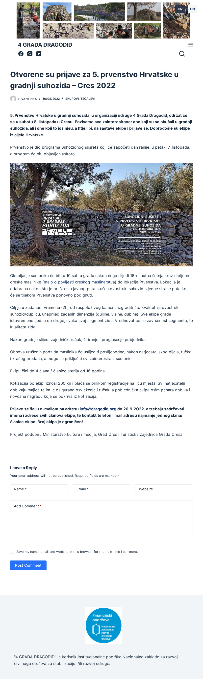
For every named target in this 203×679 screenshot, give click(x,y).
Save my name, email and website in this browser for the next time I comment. (77, 552)
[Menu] (190, 44)
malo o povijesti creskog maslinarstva (79, 282)
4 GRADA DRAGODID (45, 44)
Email (82, 489)
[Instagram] (29, 53)
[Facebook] (21, 53)
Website (146, 489)
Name (20, 489)
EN (192, 9)
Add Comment (28, 506)
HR (180, 9)
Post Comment (28, 565)
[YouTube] (38, 53)
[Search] (182, 53)
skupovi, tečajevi (80, 98)
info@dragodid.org (98, 408)
